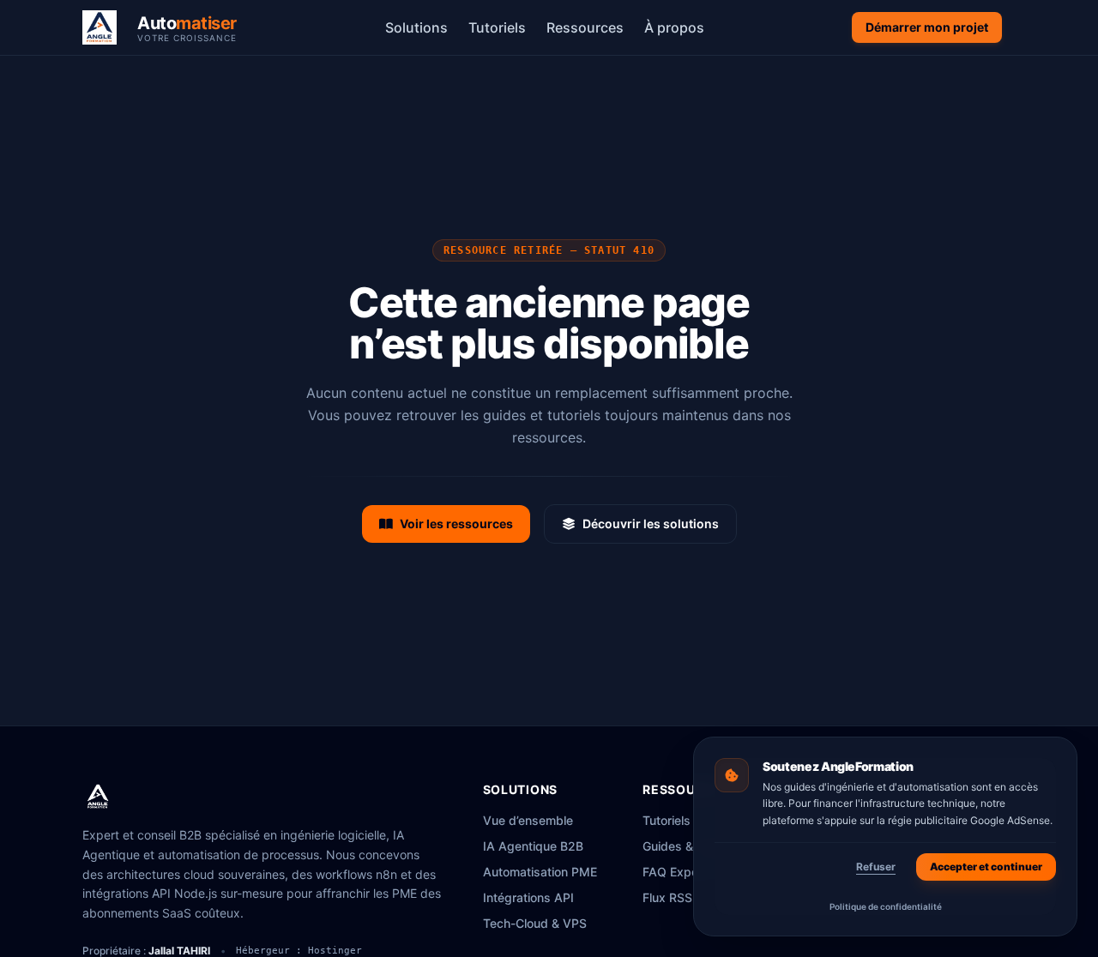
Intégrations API (528, 897)
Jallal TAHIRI (179, 950)
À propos (674, 27)
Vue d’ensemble (528, 820)
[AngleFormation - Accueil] (97, 796)
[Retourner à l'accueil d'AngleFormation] (104, 27)
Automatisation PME (540, 871)
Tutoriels (497, 27)
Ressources (585, 27)
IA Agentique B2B (533, 846)
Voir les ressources (456, 523)
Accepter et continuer (986, 866)
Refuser (876, 866)
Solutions (416, 27)
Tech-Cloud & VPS (535, 923)
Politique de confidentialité (886, 906)
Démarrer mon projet (927, 27)
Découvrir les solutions (650, 523)
